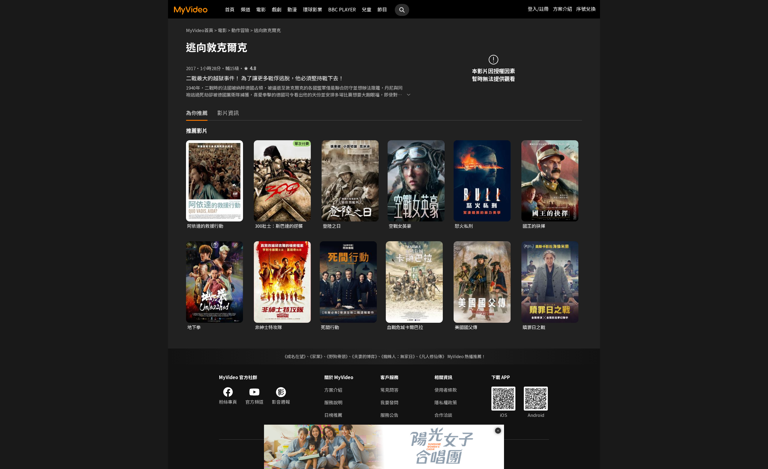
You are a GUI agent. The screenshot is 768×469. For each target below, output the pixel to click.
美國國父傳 (466, 327)
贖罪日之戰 (534, 327)
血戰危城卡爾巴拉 (405, 327)
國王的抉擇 (534, 226)
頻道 (245, 9)
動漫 (292, 9)
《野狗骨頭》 (337, 356)
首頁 (230, 9)
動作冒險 (240, 30)
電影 (261, 9)
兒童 (366, 9)
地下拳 (194, 327)
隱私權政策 (445, 402)
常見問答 (389, 390)
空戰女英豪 (400, 226)
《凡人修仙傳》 (432, 356)
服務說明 (333, 402)
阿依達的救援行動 (205, 226)
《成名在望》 (294, 356)
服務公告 (389, 415)
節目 (382, 9)
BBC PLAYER (342, 9)
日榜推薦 (333, 415)
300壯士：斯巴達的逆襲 (279, 226)
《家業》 (316, 356)
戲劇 (276, 9)
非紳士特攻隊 (268, 327)
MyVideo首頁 (199, 30)
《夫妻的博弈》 (364, 356)
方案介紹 (562, 8)
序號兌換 (586, 8)
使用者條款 (445, 390)
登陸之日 (332, 226)
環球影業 (312, 9)
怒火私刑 (464, 226)
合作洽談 (443, 415)
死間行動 (330, 327)
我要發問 (389, 402)
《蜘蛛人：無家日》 (398, 356)
